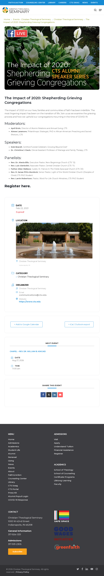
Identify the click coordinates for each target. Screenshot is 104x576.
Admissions (13, 443)
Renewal (12, 457)
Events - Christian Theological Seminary (32, 19)
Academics (13, 446)
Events (11, 468)
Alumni (11, 453)
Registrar (58, 453)
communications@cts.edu (33, 295)
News (11, 464)
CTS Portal (13, 489)
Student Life (14, 450)
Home (7, 19)
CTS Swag (13, 485)
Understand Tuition (63, 446)
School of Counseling (64, 473)
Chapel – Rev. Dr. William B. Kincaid (28, 351)
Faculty (57, 484)
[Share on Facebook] (43, 394)
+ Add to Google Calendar (26, 324)
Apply (57, 443)
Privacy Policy (22, 572)
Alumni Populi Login (18, 496)
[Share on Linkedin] (54, 394)
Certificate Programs (64, 477)
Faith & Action (14, 475)
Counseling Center (17, 478)
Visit (56, 439)
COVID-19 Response (18, 500)
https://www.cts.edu (30, 301)
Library (11, 482)
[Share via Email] (60, 394)
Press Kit (12, 493)
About (11, 471)
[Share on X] (48, 394)
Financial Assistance (64, 450)
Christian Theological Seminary (68, 19)
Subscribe (17, 551)
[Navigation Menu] (100, 10)
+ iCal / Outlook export (79, 324)
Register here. (18, 186)
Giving (11, 461)
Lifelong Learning (62, 480)
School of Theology (63, 470)
